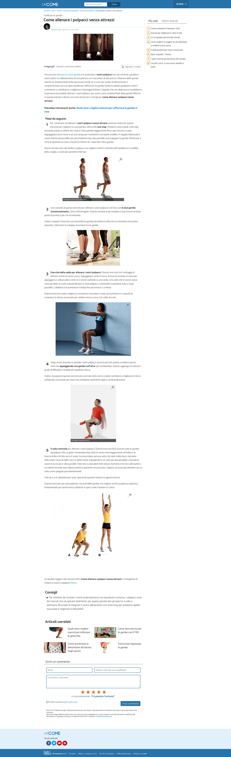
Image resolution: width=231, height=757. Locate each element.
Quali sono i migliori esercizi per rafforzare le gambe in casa (91, 110)
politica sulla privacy (70, 702)
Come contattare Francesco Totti (165, 28)
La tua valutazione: (80, 696)
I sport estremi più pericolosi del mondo (168, 59)
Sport (53, 10)
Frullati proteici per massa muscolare (167, 50)
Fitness (59, 10)
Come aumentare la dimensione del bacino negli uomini (79, 647)
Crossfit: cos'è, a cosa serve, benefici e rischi (167, 65)
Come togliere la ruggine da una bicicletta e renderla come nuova (169, 43)
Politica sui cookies (140, 754)
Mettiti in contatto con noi (87, 754)
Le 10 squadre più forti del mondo (165, 37)
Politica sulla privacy (124, 754)
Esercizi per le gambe (70, 10)
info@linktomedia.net (103, 716)
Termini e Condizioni (106, 754)
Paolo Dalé (57, 29)
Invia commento (130, 704)
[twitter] (54, 743)
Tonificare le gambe (87, 10)
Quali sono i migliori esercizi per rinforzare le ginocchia (79, 632)
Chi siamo (72, 754)
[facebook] (48, 743)
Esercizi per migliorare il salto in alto (166, 33)
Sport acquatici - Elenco (161, 54)
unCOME (47, 10)
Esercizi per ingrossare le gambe (129, 645)
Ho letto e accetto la (63, 702)
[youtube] (59, 743)
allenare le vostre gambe (68, 75)
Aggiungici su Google (133, 66)
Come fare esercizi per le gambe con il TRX (129, 630)
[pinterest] (64, 743)
